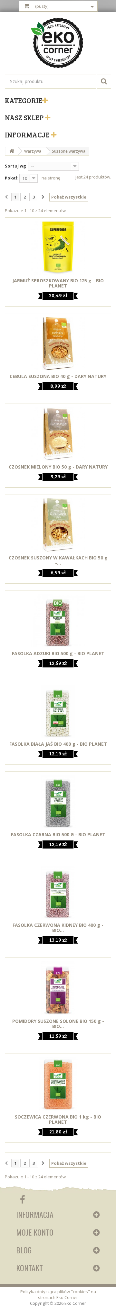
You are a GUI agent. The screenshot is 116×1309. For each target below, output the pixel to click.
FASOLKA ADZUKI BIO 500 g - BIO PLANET (58, 653)
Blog (24, 1250)
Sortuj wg (15, 166)
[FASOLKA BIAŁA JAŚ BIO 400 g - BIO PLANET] (58, 711)
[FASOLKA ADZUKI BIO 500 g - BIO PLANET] (58, 620)
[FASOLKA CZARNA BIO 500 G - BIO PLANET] (58, 801)
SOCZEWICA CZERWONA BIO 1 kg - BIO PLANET (58, 1119)
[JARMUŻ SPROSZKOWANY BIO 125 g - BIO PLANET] (58, 248)
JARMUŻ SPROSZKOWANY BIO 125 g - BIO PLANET (58, 283)
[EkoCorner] (58, 44)
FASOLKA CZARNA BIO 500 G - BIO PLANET (58, 834)
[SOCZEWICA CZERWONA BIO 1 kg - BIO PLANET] (58, 1084)
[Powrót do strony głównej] (11, 151)
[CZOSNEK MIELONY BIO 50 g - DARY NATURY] (58, 434)
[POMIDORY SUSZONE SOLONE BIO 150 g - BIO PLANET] (58, 988)
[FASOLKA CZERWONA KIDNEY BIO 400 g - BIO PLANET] (58, 892)
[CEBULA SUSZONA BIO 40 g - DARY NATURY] (58, 343)
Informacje (28, 134)
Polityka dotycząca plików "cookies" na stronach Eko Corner (58, 1294)
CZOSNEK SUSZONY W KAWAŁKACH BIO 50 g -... (58, 560)
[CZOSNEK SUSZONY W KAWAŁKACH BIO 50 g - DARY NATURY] (58, 524)
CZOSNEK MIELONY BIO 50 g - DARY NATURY (58, 467)
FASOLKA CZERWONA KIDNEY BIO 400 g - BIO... (58, 928)
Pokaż (11, 178)
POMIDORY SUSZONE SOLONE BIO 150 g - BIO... (58, 1024)
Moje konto (34, 1232)
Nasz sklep (25, 117)
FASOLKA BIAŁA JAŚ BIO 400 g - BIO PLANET (58, 744)
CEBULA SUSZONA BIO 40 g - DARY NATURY (58, 376)
